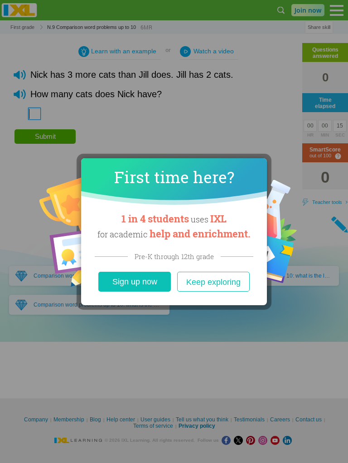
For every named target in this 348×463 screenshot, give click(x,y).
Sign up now (134, 281)
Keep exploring (213, 282)
